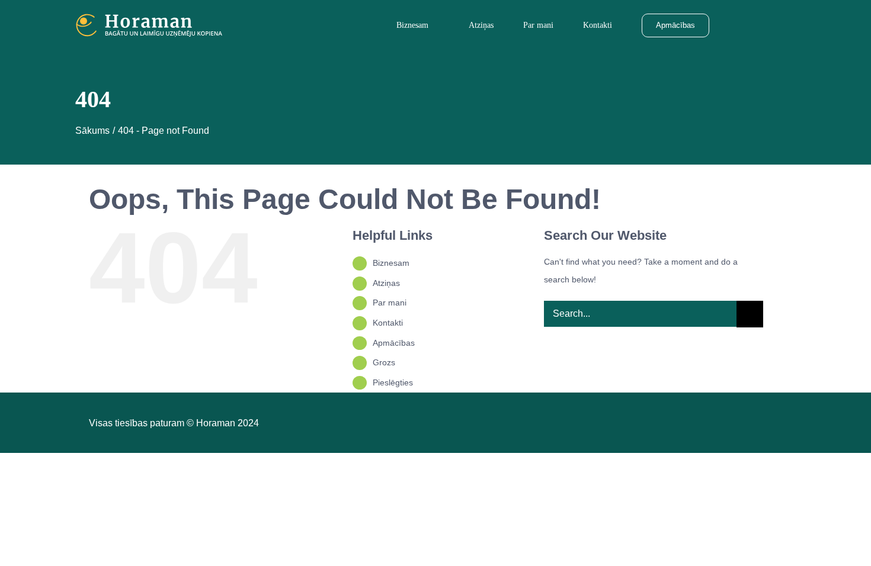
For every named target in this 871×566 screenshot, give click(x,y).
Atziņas (386, 283)
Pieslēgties (393, 382)
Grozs (384, 362)
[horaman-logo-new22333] (149, 17)
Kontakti (388, 322)
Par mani (389, 302)
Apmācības (394, 343)
